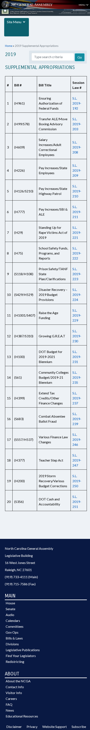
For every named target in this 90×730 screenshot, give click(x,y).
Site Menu (14, 22)
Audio (10, 615)
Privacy (32, 727)
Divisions (12, 644)
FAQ (9, 704)
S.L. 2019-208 (76, 147)
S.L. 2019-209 (76, 170)
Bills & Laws (14, 638)
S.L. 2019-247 (76, 460)
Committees (14, 626)
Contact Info (15, 687)
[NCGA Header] (32, 4)
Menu (82, 5)
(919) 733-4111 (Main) (21, 577)
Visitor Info (14, 693)
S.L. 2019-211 (76, 212)
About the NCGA (18, 681)
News (10, 710)
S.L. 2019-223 (76, 274)
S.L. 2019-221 (76, 232)
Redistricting (15, 662)
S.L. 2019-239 (76, 419)
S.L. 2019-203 (76, 124)
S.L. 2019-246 (76, 439)
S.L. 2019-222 (76, 253)
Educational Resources (22, 716)
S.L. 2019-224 (76, 295)
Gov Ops (12, 632)
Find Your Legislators (21, 656)
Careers (11, 699)
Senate (10, 609)
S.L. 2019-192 (76, 103)
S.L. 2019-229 (76, 315)
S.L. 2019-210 (76, 191)
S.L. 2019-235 (76, 377)
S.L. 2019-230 (76, 336)
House (10, 603)
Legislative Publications (23, 650)
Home (8, 45)
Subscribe (79, 727)
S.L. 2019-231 (76, 357)
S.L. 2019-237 (76, 398)
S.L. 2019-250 (76, 481)
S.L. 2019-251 (76, 502)
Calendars (13, 621)
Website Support (54, 727)
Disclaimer (14, 727)
